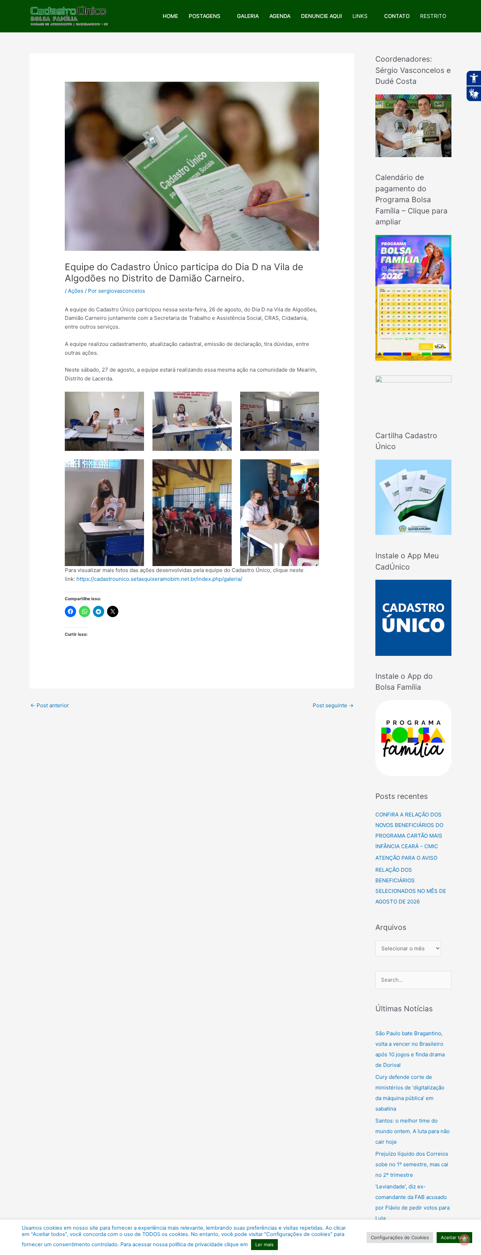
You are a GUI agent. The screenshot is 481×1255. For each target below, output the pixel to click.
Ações (75, 290)
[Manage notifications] (464, 1239)
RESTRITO (433, 16)
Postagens (204, 16)
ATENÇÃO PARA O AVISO (406, 858)
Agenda (280, 16)
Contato (397, 16)
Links (360, 16)
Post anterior (49, 705)
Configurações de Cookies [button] (400, 1237)
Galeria (248, 16)
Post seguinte (333, 705)
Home (170, 16)
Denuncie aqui (321, 16)
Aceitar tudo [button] (454, 1237)
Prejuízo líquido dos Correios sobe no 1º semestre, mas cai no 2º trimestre (411, 1164)
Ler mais (264, 1244)
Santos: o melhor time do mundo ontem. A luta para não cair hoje (412, 1131)
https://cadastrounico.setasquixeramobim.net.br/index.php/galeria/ (159, 579)
